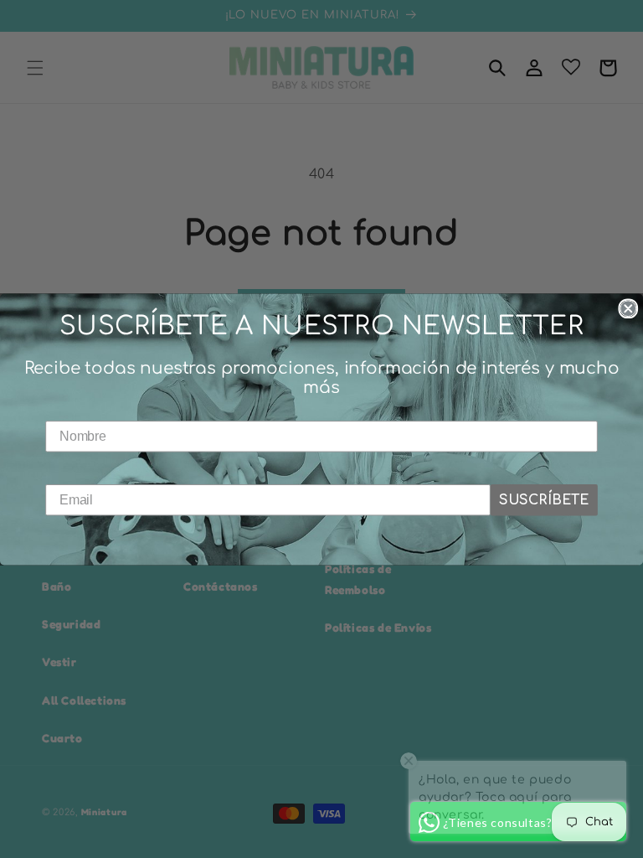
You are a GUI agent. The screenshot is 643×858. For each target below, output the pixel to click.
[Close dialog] (628, 308)
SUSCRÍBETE (544, 499)
